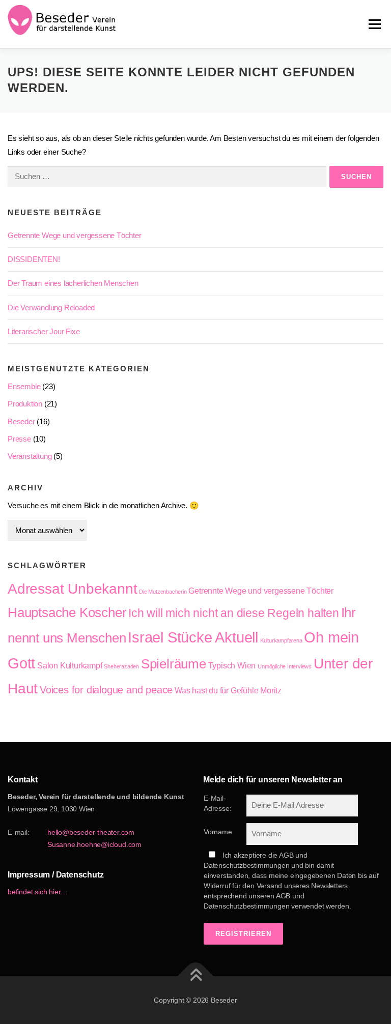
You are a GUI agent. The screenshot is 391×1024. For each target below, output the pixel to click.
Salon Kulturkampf (69, 665)
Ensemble (24, 386)
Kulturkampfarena (281, 640)
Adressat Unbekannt (72, 589)
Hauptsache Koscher (67, 612)
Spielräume (173, 664)
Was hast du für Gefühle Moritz (228, 690)
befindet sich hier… (38, 892)
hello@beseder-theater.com (90, 832)
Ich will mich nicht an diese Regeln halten (233, 613)
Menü (374, 24)
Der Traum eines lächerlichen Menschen (73, 283)
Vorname (218, 832)
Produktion (25, 403)
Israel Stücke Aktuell (193, 637)
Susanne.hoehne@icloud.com (94, 844)
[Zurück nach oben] (196, 976)
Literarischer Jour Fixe (43, 331)
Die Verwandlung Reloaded (51, 307)
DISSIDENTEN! (34, 259)
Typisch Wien (232, 665)
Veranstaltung (29, 456)
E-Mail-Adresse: (217, 803)
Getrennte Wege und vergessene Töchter (75, 235)
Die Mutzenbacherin (162, 592)
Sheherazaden (121, 666)
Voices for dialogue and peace (106, 689)
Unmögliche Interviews (285, 666)
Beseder (21, 421)
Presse (19, 438)
